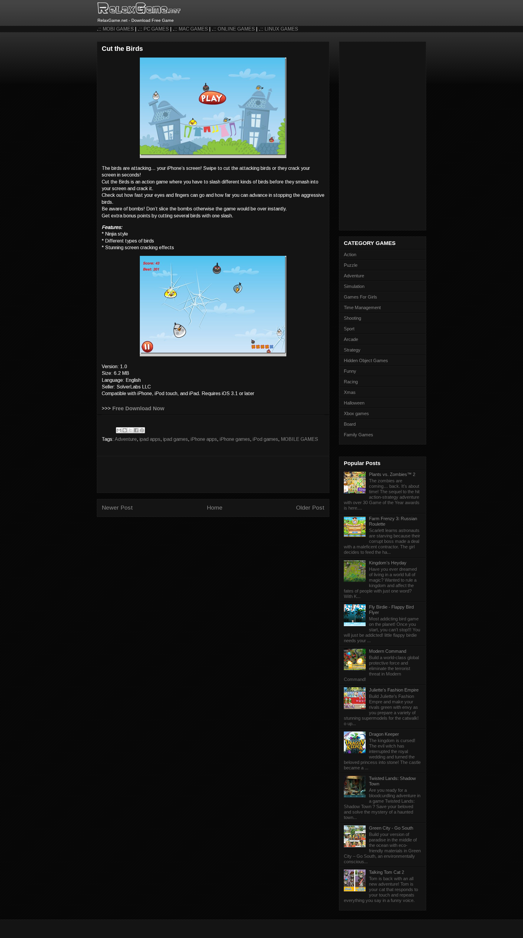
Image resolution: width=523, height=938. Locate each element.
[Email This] (119, 430)
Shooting (352, 318)
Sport (349, 328)
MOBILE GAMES (299, 439)
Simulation (354, 286)
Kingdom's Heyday (387, 562)
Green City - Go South (391, 828)
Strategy (352, 349)
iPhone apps (204, 439)
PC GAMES (156, 28)
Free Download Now (138, 408)
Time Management (362, 307)
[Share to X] (130, 430)
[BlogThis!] (125, 430)
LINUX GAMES (281, 28)
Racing (351, 381)
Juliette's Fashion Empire (394, 689)
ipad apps (150, 439)
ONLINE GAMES (236, 28)
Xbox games (356, 413)
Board (350, 424)
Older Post (310, 507)
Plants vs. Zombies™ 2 (392, 474)
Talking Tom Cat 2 (386, 872)
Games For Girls (360, 296)
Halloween (354, 402)
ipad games (175, 439)
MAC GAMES (193, 28)
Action (350, 254)
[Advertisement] (213, 474)
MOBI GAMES (118, 28)
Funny (350, 371)
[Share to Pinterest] (142, 430)
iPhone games (235, 439)
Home (214, 507)
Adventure (126, 439)
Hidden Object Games (366, 360)
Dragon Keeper (384, 734)
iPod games (265, 439)
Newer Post (117, 507)
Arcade (351, 339)
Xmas (350, 392)
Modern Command (387, 651)
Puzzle (350, 265)
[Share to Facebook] (136, 430)
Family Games (358, 434)
